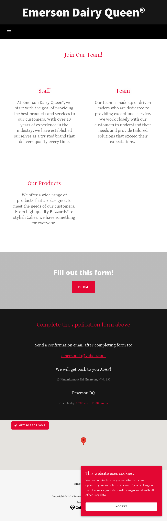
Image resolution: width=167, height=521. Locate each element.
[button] (9, 32)
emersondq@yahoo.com (83, 355)
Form (83, 287)
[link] (83, 16)
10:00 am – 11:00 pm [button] (90, 403)
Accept (121, 506)
